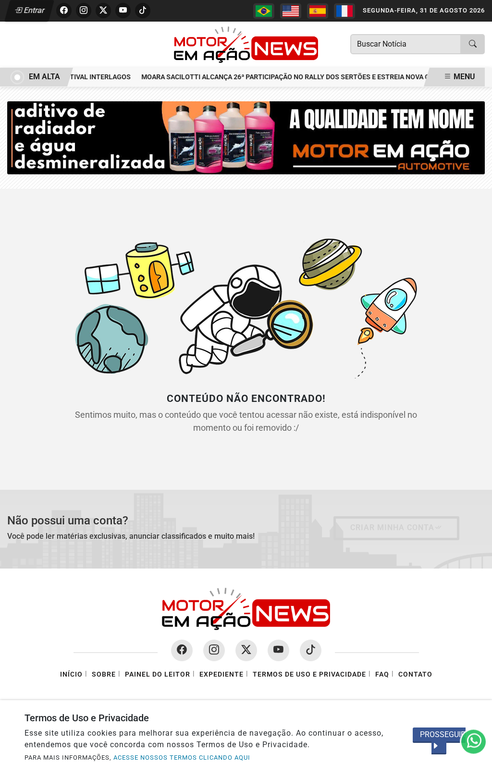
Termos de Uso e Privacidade (309, 674)
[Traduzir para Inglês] (290, 11)
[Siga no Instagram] (83, 10)
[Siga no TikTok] (142, 10)
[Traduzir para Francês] (344, 11)
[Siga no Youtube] (123, 10)
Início (71, 674)
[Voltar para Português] (263, 11)
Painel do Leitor (157, 674)
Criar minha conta (392, 527)
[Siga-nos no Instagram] (214, 650)
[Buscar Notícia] (473, 44)
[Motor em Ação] (246, 43)
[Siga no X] (103, 10)
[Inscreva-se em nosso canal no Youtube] (278, 650)
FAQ (382, 674)
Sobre (104, 674)
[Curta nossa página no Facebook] (182, 650)
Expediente (221, 674)
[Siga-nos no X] (246, 650)
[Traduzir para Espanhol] (317, 11)
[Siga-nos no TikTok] (310, 650)
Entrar (33, 10)
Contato (415, 674)
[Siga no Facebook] (64, 10)
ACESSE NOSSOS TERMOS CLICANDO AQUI (181, 757)
